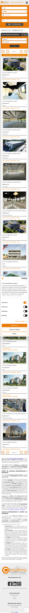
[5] (14, 411)
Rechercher (16, 24)
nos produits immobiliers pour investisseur (16, 509)
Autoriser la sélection (14, 329)
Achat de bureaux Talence (9, 72)
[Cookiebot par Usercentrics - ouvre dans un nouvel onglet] (21, 278)
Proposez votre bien (14, 595)
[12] (14, 440)
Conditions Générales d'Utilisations (14, 605)
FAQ (14, 596)
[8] (14, 151)
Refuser (14, 333)
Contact (14, 598)
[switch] (25, 307)
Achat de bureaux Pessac (9, 341)
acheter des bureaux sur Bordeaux (16, 458)
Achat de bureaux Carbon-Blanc (11, 129)
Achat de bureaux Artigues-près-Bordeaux (14, 210)
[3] (14, 179)
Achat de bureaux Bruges (9, 442)
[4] (14, 70)
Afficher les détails (20, 321)
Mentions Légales (14, 606)
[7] (14, 98)
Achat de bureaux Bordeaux (10, 261)
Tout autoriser (14, 325)
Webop (16, 612)
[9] (14, 208)
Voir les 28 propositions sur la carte (15, 55)
